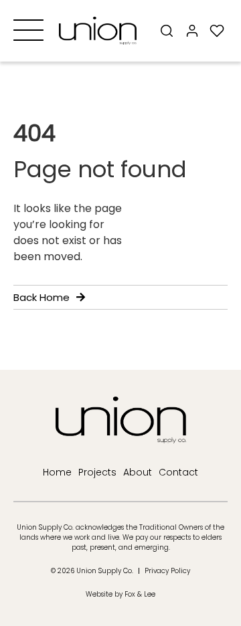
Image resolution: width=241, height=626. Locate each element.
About (137, 472)
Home (57, 472)
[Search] (167, 30)
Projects (97, 472)
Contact (178, 472)
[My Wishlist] (217, 30)
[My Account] (192, 30)
